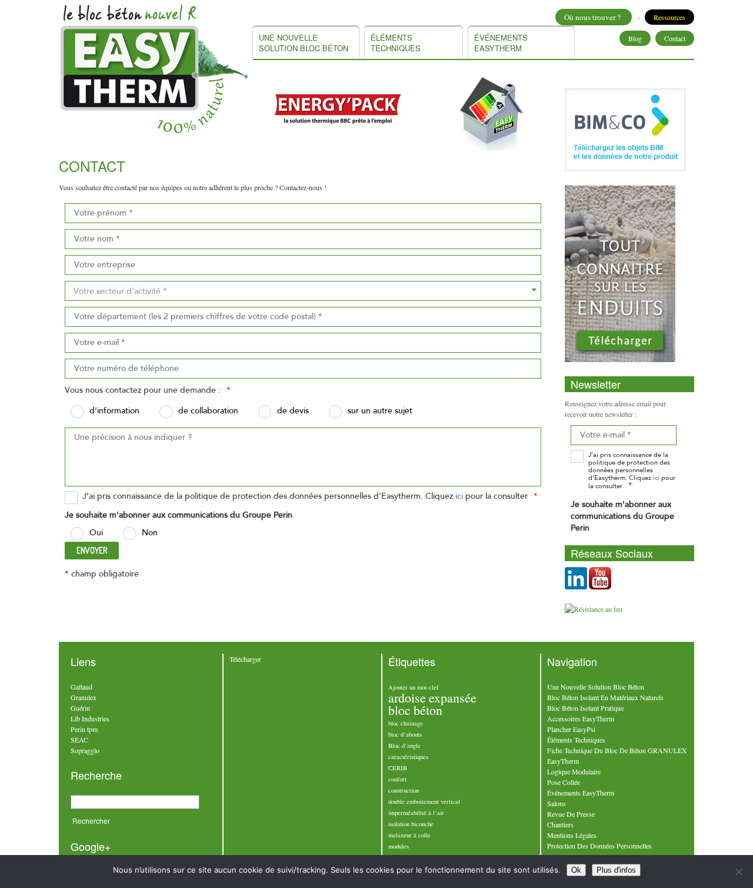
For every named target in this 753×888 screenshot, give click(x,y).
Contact (674, 38)
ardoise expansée (432, 697)
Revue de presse (571, 814)
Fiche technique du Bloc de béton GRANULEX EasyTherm (617, 755)
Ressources (669, 17)
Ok (576, 870)
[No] (738, 871)
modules (398, 846)
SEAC (79, 739)
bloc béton (415, 709)
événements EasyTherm (501, 43)
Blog (635, 38)
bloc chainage (405, 723)
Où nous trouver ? (593, 17)
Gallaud (81, 686)
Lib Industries (90, 718)
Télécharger (245, 659)
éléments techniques (396, 43)
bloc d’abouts (405, 734)
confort (397, 779)
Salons (556, 803)
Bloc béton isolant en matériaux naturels (605, 697)
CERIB (397, 768)
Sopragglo (85, 750)
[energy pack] (337, 107)
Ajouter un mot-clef (413, 687)
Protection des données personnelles (599, 845)
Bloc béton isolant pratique (585, 708)
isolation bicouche (411, 824)
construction (403, 790)
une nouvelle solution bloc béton (303, 43)
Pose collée (563, 782)
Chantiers (560, 824)
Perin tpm (84, 729)
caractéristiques (408, 757)
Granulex (83, 697)
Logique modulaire (574, 771)
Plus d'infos (616, 870)
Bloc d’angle (404, 745)
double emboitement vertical (424, 801)
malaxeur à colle (409, 835)
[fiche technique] (493, 113)
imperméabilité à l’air (416, 813)
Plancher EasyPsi (571, 729)
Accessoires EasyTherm (580, 718)
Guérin (80, 708)
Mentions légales (572, 835)
